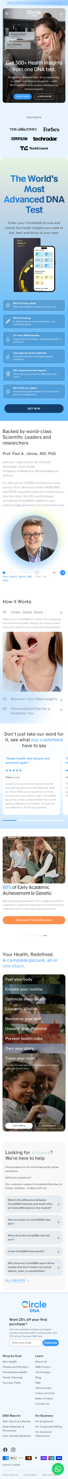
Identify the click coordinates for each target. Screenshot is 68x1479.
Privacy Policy (30, 1475)
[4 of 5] (39, 935)
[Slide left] (54, 572)
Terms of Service (10, 1475)
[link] (23, 129)
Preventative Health (15, 1372)
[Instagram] (13, 1449)
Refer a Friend (44, 1398)
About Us (41, 1361)
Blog (38, 1377)
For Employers (44, 1421)
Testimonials (43, 1388)
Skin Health (10, 1361)
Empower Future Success (34, 920)
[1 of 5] (23, 935)
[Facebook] (5, 1449)
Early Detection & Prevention (13, 1428)
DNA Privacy (43, 1367)
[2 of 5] (29, 935)
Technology (42, 1372)
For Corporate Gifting (48, 1426)
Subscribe (50, 1342)
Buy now (34, 408)
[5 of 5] (45, 935)
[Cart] (61, 13)
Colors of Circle (45, 1393)
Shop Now (22, 96)
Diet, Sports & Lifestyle (17, 1421)
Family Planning (12, 1377)
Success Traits (12, 1382)
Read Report (49, 1126)
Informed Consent (50, 1475)
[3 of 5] (34, 935)
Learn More (44, 96)
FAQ (37, 1382)
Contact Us (42, 1404)
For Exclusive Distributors (43, 1434)
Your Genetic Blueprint (17, 1436)
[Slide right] (62, 572)
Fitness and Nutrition (16, 1367)
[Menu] (7, 13)
